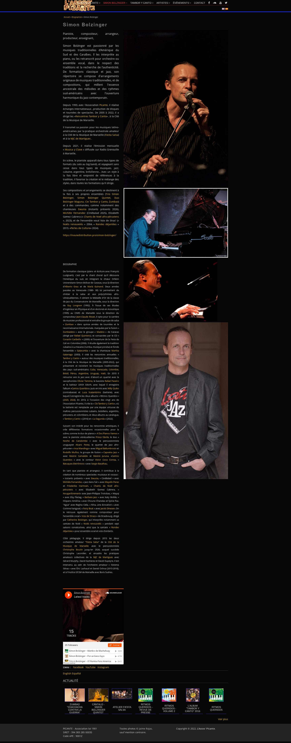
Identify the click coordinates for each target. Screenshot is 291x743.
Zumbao (113, 201)
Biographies (77, 17)
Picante (103, 105)
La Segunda (99, 418)
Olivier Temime (84, 380)
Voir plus (223, 719)
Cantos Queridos (80, 388)
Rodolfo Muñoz (71, 452)
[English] (223, 8)
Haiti (103, 373)
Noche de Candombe (75, 440)
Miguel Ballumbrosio (106, 448)
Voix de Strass (89, 516)
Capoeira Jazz (110, 452)
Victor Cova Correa (105, 459)
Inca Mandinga (81, 448)
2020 (66, 399)
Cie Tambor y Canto (96, 201)
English (67, 673)
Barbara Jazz (91, 497)
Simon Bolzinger (114, 3)
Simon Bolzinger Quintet (93, 197)
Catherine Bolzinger (77, 519)
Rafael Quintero (82, 335)
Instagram (103, 667)
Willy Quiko (113, 388)
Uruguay (94, 373)
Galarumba (82, 350)
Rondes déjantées (107, 224)
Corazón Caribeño (72, 339)
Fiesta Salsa (111, 134)
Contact (199, 3)
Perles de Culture (80, 228)
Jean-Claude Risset (85, 316)
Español (76, 673)
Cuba (92, 369)
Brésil (65, 373)
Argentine (83, 373)
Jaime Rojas (145, 728)
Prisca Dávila (102, 437)
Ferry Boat (88, 508)
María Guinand (95, 286)
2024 (72, 399)
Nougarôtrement (71, 493)
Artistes (162, 3)
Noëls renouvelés (73, 224)
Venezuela (102, 369)
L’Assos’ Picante (87, 3)
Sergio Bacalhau (99, 463)
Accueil (67, 17)
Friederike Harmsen (77, 485)
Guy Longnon (74, 305)
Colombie (113, 369)
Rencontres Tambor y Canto (91, 116)
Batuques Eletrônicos (73, 463)
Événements (181, 3)
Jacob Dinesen (108, 508)
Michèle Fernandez (72, 481)
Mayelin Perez (112, 481)
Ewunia (82, 209)
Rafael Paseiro (112, 380)
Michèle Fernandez (74, 213)
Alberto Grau (71, 286)
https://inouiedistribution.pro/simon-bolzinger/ (89, 235)
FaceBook (78, 667)
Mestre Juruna (101, 456)
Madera (100, 331)
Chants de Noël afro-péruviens (101, 216)
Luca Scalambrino (90, 392)
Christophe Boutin (73, 549)
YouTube (90, 667)
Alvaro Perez (82, 444)
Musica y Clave (73, 149)
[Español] (226, 8)
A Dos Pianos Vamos (107, 433)
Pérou (73, 373)
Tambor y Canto (140, 3)
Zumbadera (69, 331)
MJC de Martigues (81, 138)
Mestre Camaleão (78, 456)
